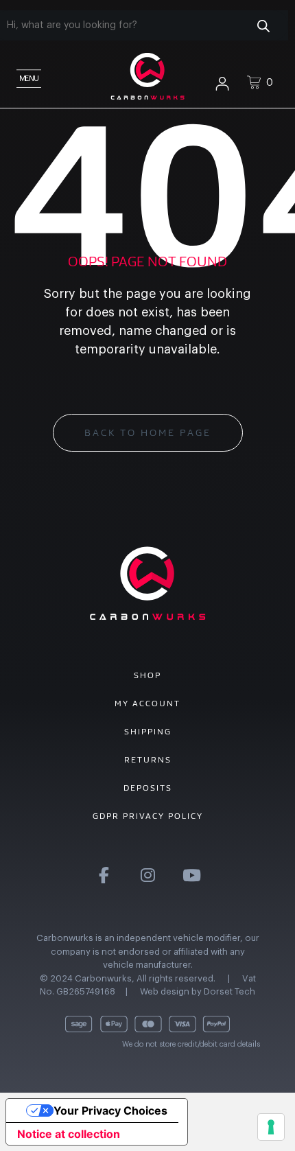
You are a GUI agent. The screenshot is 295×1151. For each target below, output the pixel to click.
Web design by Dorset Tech (197, 991)
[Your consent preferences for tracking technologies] (271, 1127)
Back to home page (147, 433)
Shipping (148, 731)
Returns (148, 760)
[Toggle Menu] (27, 75)
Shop (147, 675)
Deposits (147, 788)
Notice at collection (68, 1134)
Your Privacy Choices (110, 1110)
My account (147, 703)
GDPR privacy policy (148, 816)
